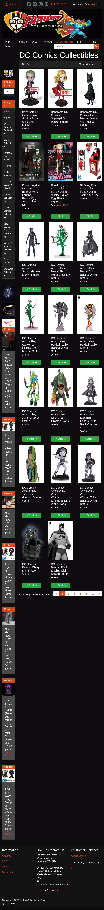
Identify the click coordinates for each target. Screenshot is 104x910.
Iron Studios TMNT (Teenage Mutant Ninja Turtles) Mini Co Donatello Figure (8, 723)
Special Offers (66, 42)
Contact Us (10, 46)
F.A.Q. (34, 42)
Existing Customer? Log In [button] (88, 864)
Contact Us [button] (53, 890)
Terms (93, 42)
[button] (12, 4)
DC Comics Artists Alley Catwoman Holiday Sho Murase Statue (31, 345)
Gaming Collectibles (8, 198)
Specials (8, 767)
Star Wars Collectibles (8, 272)
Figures (7, 166)
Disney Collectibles (8, 143)
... (92, 593)
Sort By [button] (26, 64)
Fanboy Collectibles (29, 900)
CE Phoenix (11, 903)
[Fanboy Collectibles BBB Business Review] (8, 59)
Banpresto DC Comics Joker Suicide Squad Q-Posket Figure (30, 118)
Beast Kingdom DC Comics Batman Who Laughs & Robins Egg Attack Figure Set (31, 195)
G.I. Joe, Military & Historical (8, 185)
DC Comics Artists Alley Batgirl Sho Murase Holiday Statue (60, 271)
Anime (7, 111)
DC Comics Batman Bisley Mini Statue (30, 567)
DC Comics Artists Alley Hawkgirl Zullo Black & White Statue (59, 345)
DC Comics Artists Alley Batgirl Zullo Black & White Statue (88, 271)
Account (48, 42)
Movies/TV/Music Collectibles (8, 248)
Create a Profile (78, 856)
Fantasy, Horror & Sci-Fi (8, 156)
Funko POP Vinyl (9, 174)
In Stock (31, 136)
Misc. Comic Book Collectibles (8, 230)
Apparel (7, 117)
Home (8, 42)
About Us (22, 42)
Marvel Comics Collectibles (8, 212)
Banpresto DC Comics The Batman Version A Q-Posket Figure (89, 118)
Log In (80, 42)
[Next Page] (99, 593)
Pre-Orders (7, 261)
